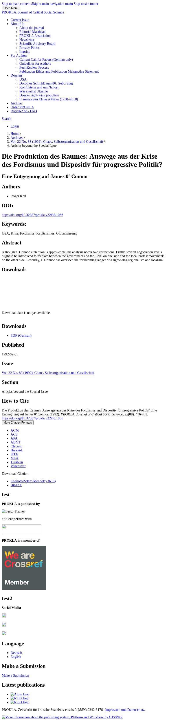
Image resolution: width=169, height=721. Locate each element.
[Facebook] (4, 616)
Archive (16, 103)
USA (23, 79)
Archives (17, 137)
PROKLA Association (35, 36)
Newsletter (26, 39)
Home (15, 133)
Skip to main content (16, 4)
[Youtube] (4, 634)
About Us (17, 24)
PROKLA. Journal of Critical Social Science (33, 12)
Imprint (24, 51)
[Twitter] (4, 625)
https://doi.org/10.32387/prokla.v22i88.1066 (32, 215)
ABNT (15, 442)
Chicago (16, 446)
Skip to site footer (86, 4)
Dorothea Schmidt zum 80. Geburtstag (46, 83)
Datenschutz (136, 710)
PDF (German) (21, 335)
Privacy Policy (29, 47)
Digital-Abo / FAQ (24, 111)
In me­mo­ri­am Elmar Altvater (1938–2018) (48, 99)
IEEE (14, 454)
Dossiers (16, 75)
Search (6, 118)
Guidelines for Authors (35, 63)
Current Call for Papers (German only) (46, 59)
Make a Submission (15, 675)
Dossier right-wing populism (39, 95)
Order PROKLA (22, 107)
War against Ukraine (33, 91)
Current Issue (20, 20)
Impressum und (116, 710)
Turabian (17, 462)
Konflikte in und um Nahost (38, 87)
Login (15, 126)
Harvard (16, 450)
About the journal (31, 28)
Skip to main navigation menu (52, 4)
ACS (14, 434)
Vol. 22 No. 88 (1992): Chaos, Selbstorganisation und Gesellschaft (57, 141)
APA (14, 438)
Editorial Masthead (32, 32)
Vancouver (18, 466)
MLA (14, 458)
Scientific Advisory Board (37, 43)
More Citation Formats (18, 422)
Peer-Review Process (34, 67)
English (16, 657)
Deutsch (16, 653)
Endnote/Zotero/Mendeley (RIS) (33, 481)
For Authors (19, 55)
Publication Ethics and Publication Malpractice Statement (59, 71)
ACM (15, 430)
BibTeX (16, 485)
